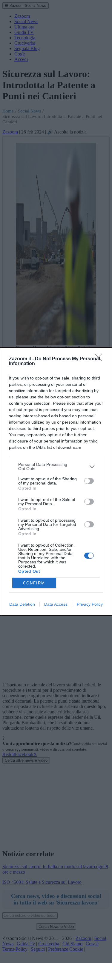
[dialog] (56, 481)
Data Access (55, 604)
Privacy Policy (90, 604)
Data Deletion (22, 604)
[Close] (100, 359)
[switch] (89, 481)
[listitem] (56, 466)
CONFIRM (34, 583)
